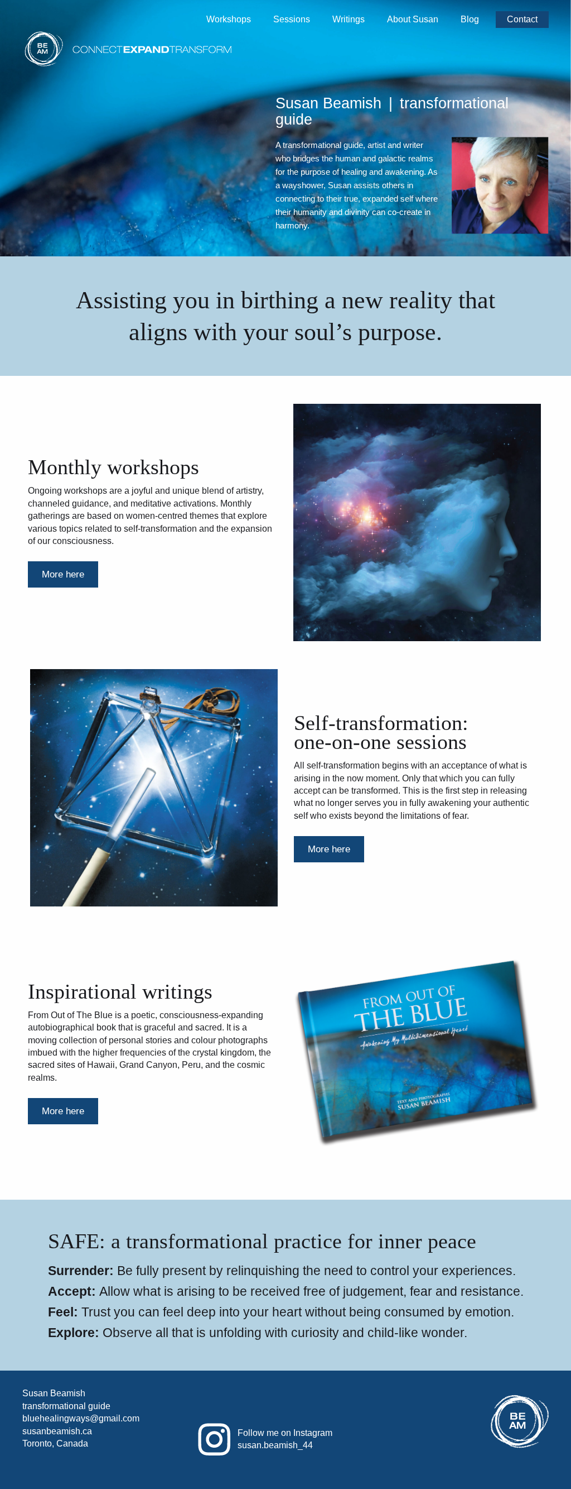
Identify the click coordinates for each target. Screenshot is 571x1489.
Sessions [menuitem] (291, 19)
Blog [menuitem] (470, 19)
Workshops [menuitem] (228, 19)
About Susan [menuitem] (412, 19)
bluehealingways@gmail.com (80, 1418)
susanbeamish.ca (57, 1431)
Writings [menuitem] (348, 19)
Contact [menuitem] (522, 19)
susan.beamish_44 (275, 1445)
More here (63, 574)
